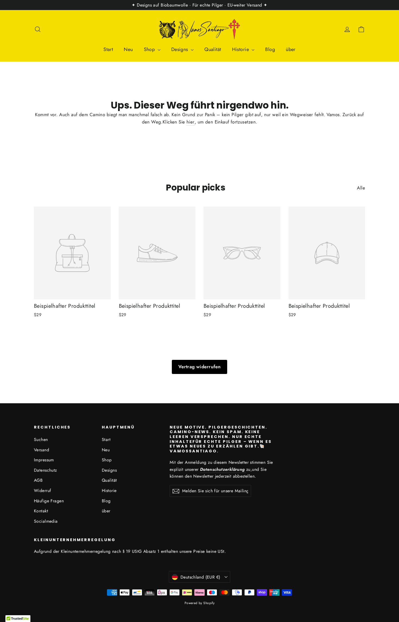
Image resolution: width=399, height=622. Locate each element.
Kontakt (41, 511)
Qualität (212, 49)
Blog (270, 49)
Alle (361, 188)
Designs (180, 49)
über (291, 49)
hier (190, 122)
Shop (150, 49)
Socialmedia (46, 521)
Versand (41, 450)
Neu (128, 49)
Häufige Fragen (49, 501)
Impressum (44, 460)
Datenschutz (45, 470)
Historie (241, 49)
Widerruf (42, 490)
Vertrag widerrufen (199, 366)
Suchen (41, 439)
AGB (38, 480)
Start (108, 49)
